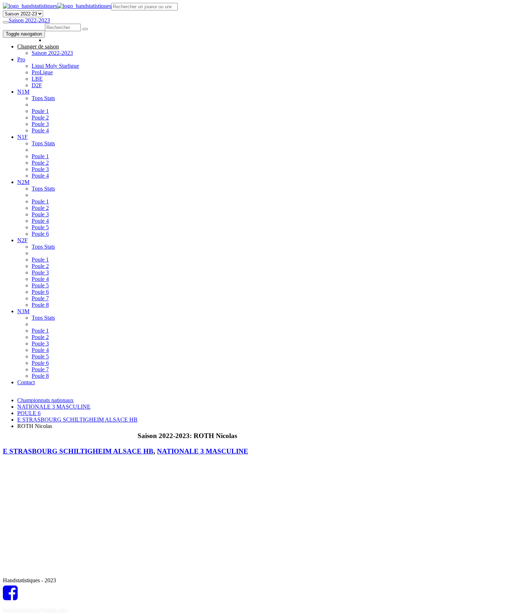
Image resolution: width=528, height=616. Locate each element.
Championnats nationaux (45, 400)
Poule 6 (40, 234)
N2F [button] (22, 240)
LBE (37, 79)
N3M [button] (23, 311)
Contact (26, 382)
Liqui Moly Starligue (55, 66)
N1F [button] (22, 137)
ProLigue (42, 72)
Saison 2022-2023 (29, 20)
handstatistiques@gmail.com (35, 610)
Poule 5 (40, 227)
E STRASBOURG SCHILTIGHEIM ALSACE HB (77, 420)
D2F (37, 85)
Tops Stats (43, 98)
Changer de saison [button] (38, 46)
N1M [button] (23, 92)
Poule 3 (40, 124)
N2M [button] (23, 182)
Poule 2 (40, 117)
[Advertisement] (268, 407)
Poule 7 (40, 298)
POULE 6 (29, 413)
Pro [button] (21, 59)
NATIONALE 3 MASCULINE (54, 407)
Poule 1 (40, 111)
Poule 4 (40, 130)
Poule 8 (40, 305)
